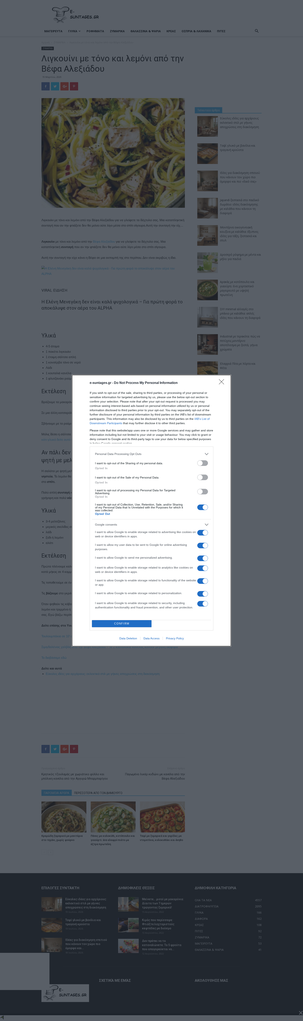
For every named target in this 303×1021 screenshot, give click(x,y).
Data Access (151, 638)
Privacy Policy (175, 638)
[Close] (223, 383)
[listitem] (151, 454)
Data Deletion (128, 638)
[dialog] (151, 510)
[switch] (202, 463)
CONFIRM (121, 623)
